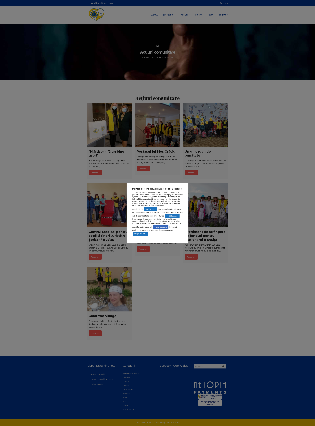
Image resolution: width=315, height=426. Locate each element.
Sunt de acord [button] (151, 209)
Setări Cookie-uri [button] (172, 216)
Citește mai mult (140, 234)
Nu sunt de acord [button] (161, 227)
